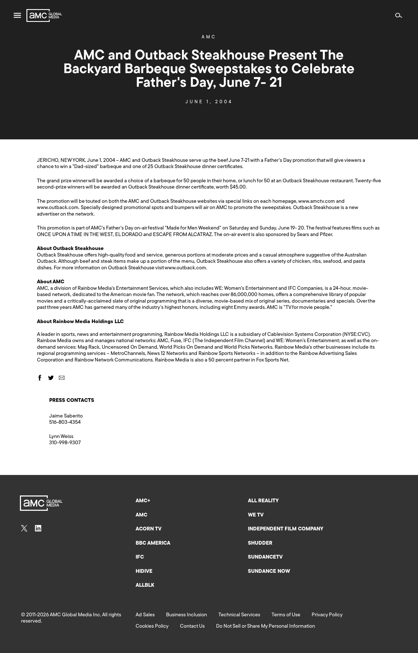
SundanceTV (265, 557)
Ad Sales (145, 615)
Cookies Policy (152, 626)
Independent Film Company (285, 529)
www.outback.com (57, 207)
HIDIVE (144, 571)
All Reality (263, 501)
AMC (209, 37)
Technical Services (239, 615)
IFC (140, 557)
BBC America (153, 543)
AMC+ (143, 501)
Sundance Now (269, 571)
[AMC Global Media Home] (44, 15)
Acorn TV (149, 529)
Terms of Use (286, 615)
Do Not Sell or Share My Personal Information (265, 626)
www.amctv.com (316, 201)
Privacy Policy (327, 615)
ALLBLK (145, 585)
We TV (256, 515)
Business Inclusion (186, 615)
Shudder (260, 543)
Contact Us (192, 626)
